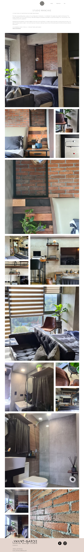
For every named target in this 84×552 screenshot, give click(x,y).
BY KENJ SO (15, 545)
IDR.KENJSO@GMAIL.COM (21, 550)
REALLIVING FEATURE (17, 28)
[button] (59, 3)
